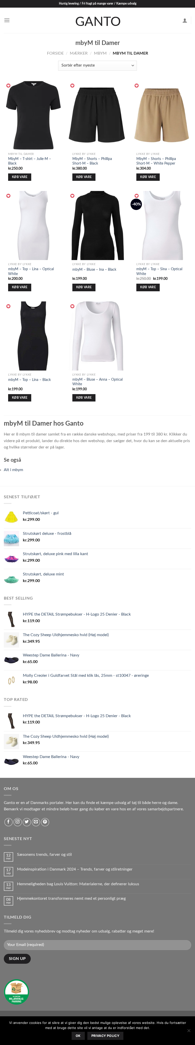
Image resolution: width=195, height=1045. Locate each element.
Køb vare (20, 177)
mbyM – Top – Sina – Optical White (159, 271)
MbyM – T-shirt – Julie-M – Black (29, 161)
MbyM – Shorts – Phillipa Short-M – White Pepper (156, 161)
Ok (78, 1036)
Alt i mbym (13, 470)
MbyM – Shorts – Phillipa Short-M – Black (92, 161)
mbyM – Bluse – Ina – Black (94, 269)
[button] (8, 86)
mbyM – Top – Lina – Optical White (31, 271)
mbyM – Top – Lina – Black (29, 380)
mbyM (100, 53)
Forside (55, 53)
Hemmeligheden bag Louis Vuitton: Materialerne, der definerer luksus (78, 884)
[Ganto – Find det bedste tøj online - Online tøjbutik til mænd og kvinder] (97, 20)
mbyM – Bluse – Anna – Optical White (97, 382)
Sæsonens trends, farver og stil (44, 855)
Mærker (79, 53)
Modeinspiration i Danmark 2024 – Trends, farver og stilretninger (75, 869)
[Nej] (188, 1032)
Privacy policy (105, 1036)
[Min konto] (184, 20)
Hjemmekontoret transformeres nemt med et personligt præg (71, 898)
